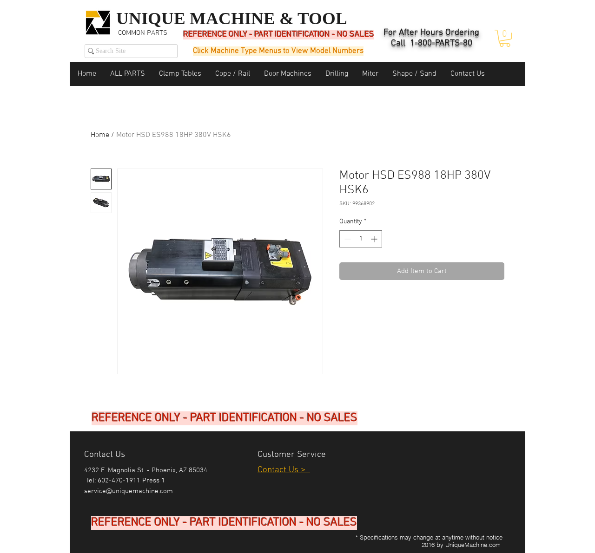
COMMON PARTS (142, 33)
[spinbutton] (360, 239)
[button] (505, 38)
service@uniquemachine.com (128, 491)
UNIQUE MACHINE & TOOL (231, 18)
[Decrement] (346, 239)
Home (100, 135)
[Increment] (375, 239)
